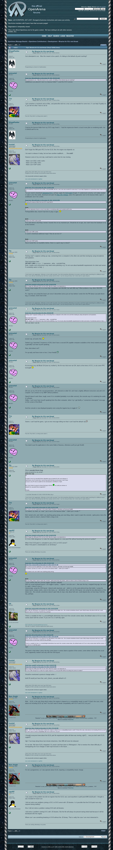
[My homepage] (10, 552)
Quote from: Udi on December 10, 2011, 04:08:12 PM (39, 635)
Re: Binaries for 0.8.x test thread (43, 51)
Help (50, 36)
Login (62, 36)
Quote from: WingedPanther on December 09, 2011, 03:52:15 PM (42, 200)
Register (70, 36)
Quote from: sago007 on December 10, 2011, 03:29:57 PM (40, 665)
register (103, 7)
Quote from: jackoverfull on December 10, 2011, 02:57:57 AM (41, 507)
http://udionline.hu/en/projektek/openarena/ (36, 624)
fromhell (12, 144)
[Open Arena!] (10, 169)
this (72, 719)
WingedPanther (14, 51)
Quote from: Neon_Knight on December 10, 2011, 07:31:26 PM (41, 728)
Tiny (10, 98)
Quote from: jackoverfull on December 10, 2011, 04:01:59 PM (41, 608)
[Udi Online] (10, 627)
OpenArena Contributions (37, 41)
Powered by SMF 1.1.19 (48, 846)
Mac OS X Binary (62, 195)
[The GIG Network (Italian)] (10, 261)
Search (56, 36)
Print (103, 45)
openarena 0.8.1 (47, 193)
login (97, 7)
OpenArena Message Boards (17, 41)
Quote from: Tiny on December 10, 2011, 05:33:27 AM (39, 563)
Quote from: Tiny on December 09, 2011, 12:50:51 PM (39, 187)
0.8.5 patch (69, 193)
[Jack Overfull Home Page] (10, 95)
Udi (10, 603)
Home (44, 36)
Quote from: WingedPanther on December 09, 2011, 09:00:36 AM (42, 78)
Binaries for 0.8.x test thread (68, 41)
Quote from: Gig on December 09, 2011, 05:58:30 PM (39, 313)
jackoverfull (13, 73)
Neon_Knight (13, 696)
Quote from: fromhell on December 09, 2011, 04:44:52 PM (40, 284)
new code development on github (33, 179)
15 (19, 45)
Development (52, 41)
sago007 (11, 530)
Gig (10, 251)
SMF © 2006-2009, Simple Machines (64, 846)
